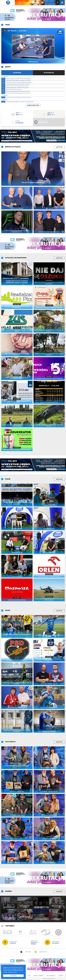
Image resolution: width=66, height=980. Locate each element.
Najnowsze (17, 73)
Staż (29, 975)
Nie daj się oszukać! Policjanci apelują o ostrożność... (18, 80)
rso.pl (53, 978)
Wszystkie (59, 147)
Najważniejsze (49, 73)
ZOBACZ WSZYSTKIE (33, 105)
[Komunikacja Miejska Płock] (58, 932)
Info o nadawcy (50, 975)
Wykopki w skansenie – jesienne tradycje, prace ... (18, 87)
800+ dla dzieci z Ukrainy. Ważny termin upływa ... (17, 85)
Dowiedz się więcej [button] (12, 972)
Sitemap (61, 975)
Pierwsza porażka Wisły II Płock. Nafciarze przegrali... (18, 91)
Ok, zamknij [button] (13, 975)
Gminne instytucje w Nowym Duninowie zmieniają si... (18, 78)
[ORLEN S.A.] (20, 932)
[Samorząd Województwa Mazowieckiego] (45, 932)
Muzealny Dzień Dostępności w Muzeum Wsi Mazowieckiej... (20, 101)
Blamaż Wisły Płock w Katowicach (14, 89)
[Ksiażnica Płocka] (7, 932)
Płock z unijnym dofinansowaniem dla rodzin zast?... (18, 93)
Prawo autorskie (38, 975)
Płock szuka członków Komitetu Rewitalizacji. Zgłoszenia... (19, 82)
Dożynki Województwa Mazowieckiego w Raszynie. (18, 84)
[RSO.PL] (33, 932)
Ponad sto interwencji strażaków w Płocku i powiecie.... (19, 97)
